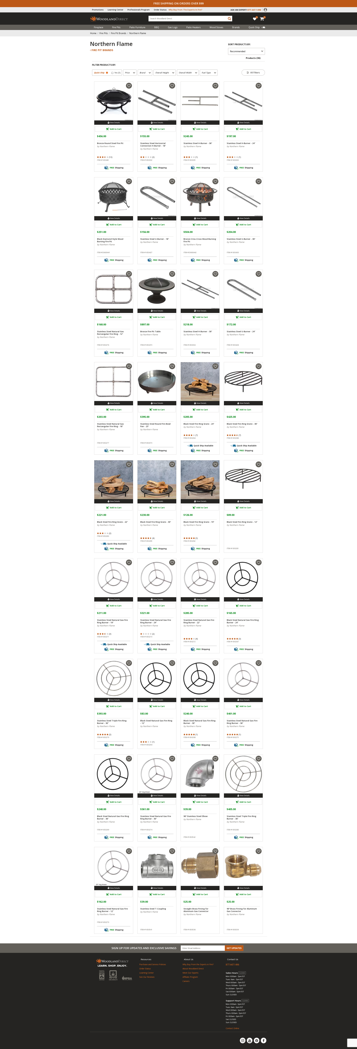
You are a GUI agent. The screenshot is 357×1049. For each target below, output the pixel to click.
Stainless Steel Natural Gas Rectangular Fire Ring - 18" (110, 425)
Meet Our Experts (190, 972)
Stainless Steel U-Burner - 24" (241, 331)
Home (93, 33)
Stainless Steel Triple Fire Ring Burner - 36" (241, 817)
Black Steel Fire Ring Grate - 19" (199, 522)
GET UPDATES (234, 948)
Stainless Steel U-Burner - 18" (154, 239)
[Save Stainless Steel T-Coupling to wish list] (172, 851)
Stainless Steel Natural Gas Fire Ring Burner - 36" (242, 721)
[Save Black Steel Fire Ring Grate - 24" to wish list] (215, 366)
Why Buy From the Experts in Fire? (198, 964)
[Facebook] (264, 1040)
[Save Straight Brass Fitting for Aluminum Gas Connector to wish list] (215, 851)
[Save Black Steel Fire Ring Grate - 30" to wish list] (172, 464)
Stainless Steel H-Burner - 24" (241, 143)
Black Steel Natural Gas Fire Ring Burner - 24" (243, 621)
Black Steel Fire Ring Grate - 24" (199, 424)
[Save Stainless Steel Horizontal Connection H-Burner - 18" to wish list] (172, 86)
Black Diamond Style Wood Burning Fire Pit (110, 240)
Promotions (97, 9)
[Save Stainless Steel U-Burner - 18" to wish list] (172, 181)
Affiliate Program (190, 977)
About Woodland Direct (193, 968)
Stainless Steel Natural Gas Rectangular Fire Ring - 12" (110, 332)
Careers (186, 981)
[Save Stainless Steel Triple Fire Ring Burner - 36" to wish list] (259, 759)
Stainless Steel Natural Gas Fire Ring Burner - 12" (112, 910)
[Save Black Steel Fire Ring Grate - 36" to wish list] (259, 366)
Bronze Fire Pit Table (150, 331)
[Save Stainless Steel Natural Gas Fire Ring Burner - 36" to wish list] (259, 663)
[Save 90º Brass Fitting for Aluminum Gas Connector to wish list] (259, 851)
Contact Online (232, 1028)
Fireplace (98, 27)
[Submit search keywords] (229, 18)
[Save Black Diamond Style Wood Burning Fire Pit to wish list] (129, 181)
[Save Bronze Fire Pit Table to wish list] (172, 274)
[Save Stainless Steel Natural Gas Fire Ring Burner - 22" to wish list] (215, 562)
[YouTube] (250, 1040)
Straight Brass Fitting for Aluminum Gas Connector (196, 910)
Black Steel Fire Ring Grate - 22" (112, 522)
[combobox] (190, 18)
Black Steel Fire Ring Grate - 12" (242, 522)
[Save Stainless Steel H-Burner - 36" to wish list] (215, 86)
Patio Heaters (193, 27)
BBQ (156, 27)
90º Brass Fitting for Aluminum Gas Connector (242, 910)
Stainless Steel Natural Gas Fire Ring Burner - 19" (112, 621)
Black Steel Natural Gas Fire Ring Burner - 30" (199, 721)
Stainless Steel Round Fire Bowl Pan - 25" (155, 425)
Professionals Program (138, 9)
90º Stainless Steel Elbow (196, 816)
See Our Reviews (147, 977)
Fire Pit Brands (118, 33)
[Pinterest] (257, 1040)
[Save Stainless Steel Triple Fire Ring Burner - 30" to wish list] (129, 663)
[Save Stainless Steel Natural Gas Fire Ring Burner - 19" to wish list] (129, 562)
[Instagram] (243, 1040)
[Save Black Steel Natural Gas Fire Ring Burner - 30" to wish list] (215, 663)
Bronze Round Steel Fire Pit (110, 143)
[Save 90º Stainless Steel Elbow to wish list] (215, 759)
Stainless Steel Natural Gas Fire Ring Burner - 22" (199, 621)
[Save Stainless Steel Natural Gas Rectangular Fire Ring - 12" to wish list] (129, 274)
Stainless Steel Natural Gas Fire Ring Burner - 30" (155, 817)
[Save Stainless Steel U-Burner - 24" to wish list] (259, 274)
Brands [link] (236, 27)
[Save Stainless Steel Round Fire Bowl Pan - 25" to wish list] (172, 366)
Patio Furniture (137, 27)
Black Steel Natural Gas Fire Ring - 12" (156, 721)
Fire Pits (116, 27)
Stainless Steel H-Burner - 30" (198, 331)
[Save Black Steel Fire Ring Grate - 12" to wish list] (259, 464)
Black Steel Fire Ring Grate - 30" (155, 522)
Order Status (160, 9)
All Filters (255, 72)
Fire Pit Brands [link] (102, 50)
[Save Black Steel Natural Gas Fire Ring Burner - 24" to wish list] (259, 562)
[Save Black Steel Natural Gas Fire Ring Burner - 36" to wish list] (129, 759)
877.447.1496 (232, 964)
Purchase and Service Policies (152, 964)
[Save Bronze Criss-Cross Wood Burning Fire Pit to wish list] (215, 181)
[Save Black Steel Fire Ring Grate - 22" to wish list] (129, 464)
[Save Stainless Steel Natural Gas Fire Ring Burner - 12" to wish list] (129, 851)
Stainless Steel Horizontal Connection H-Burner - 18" (153, 144)
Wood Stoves (216, 27)
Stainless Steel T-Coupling (153, 909)
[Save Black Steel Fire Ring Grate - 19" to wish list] (215, 464)
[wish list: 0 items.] (254, 19)
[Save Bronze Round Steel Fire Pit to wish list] (129, 86)
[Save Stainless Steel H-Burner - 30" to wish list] (215, 274)
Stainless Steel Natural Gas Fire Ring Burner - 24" (155, 621)
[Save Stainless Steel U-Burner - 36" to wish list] (259, 181)
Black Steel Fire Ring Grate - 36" (242, 424)
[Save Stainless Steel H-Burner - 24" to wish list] (259, 86)
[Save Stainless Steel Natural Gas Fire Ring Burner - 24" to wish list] (172, 562)
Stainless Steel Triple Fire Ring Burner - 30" (111, 721)
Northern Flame (137, 33)
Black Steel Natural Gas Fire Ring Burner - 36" (113, 817)
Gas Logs (173, 27)
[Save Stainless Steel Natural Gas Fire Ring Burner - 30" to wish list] (172, 759)
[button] (265, 9)
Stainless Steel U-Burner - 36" (241, 239)
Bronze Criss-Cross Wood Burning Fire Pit (200, 240)
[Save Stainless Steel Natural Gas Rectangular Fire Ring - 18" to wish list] (129, 366)
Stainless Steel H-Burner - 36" (198, 143)
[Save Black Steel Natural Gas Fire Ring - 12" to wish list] (172, 663)
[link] (257, 27)
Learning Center (115, 9)
